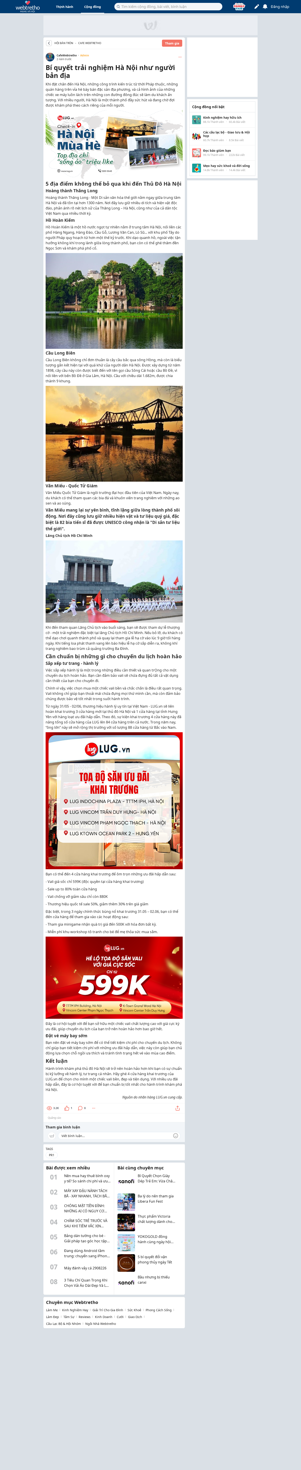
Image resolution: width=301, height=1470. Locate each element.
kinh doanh (103, 1317)
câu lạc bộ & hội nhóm (63, 1324)
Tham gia (172, 43)
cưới (120, 1317)
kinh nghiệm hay (75, 1310)
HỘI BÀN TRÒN (63, 43)
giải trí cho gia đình (108, 1310)
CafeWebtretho (67, 55)
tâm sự (68, 1317)
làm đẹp (52, 1317)
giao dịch (135, 1317)
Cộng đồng (92, 7)
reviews (85, 1317)
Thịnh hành (64, 7)
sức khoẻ (134, 1310)
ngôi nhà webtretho (100, 1324)
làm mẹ (52, 1310)
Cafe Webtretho (89, 43)
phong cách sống (159, 1310)
